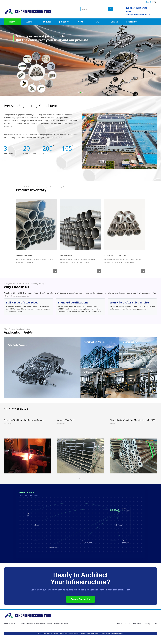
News (80, 21)
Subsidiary (131, 21)
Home (12, 21)
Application (63, 21)
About (29, 21)
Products (46, 21)
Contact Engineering (80, 599)
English (148, 2)
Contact (114, 21)
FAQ (97, 21)
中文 (155, 2)
